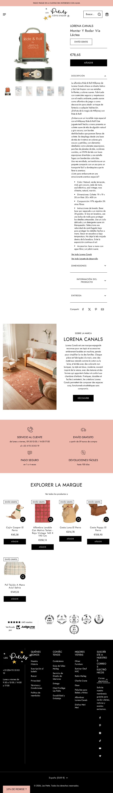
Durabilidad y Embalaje (59, 697)
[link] (67, 494)
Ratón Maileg (80, 676)
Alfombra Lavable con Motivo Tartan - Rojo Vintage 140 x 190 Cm (42, 531)
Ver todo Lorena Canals (81, 254)
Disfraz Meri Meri (80, 706)
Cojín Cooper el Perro (15, 529)
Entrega (56, 683)
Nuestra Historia (34, 662)
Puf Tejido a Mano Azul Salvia (15, 586)
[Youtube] (100, 748)
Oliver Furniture (79, 662)
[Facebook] (100, 717)
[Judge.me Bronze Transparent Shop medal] (86, 619)
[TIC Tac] (100, 740)
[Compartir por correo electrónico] (102, 309)
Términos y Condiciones (36, 687)
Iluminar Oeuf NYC (81, 670)
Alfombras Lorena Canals (81, 699)
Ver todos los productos (55, 494)
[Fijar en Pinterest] (96, 309)
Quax (77, 685)
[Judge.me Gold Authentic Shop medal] (62, 619)
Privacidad (35, 680)
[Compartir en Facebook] (83, 309)
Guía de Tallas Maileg (59, 667)
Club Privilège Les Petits (59, 689)
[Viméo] (100, 756)
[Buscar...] (99, 14)
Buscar (34, 676)
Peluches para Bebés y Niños (81, 691)
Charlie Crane (81, 680)
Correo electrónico (103, 679)
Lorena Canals (81, 26)
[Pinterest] (100, 725)
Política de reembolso (35, 694)
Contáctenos (58, 661)
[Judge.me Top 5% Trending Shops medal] (74, 629)
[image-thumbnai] (8, 91)
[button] (88, 62)
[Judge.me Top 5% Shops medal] (99, 619)
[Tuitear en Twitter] (89, 309)
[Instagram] (100, 733)
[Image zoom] (33, 54)
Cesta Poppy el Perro (98, 529)
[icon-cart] (107, 14)
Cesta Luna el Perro (70, 527)
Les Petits (46, 785)
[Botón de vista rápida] (22, 519)
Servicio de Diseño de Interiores (58, 676)
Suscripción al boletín (37, 670)
